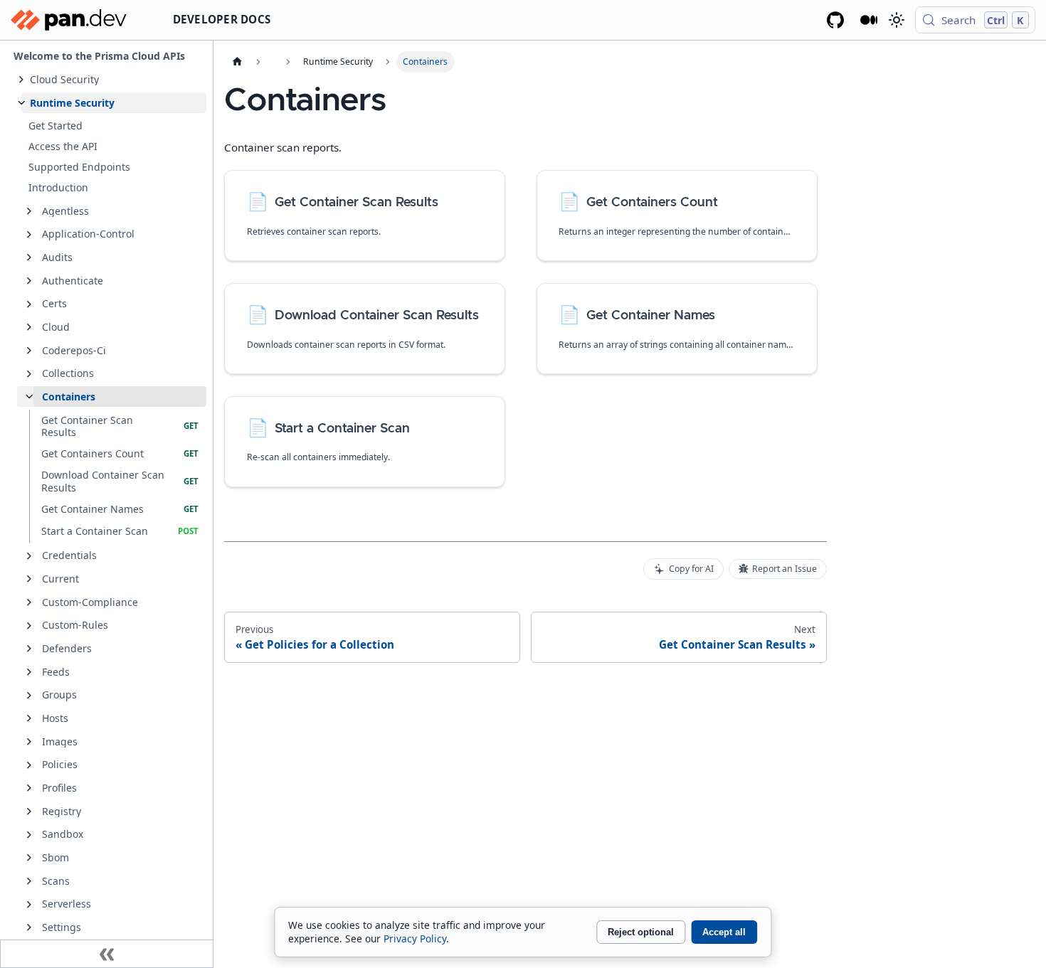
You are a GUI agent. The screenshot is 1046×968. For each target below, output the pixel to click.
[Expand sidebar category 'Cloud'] (29, 327)
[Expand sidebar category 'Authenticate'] (29, 281)
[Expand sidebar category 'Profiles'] (29, 788)
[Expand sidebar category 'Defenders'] (29, 648)
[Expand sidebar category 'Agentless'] (29, 211)
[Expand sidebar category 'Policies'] (29, 765)
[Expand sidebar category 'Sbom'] (29, 857)
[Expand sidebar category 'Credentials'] (29, 556)
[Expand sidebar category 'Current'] (29, 579)
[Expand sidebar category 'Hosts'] (29, 718)
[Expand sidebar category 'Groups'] (29, 695)
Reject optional (641, 932)
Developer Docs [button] (222, 19)
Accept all (724, 932)
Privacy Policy (415, 938)
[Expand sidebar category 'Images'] (29, 741)
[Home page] (237, 62)
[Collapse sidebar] (106, 954)
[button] (113, 79)
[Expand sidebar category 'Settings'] (29, 927)
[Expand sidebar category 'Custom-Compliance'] (29, 602)
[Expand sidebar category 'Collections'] (29, 374)
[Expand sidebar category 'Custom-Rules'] (29, 626)
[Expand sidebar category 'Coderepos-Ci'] (29, 350)
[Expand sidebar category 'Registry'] (29, 811)
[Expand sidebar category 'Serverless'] (29, 904)
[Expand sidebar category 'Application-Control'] (29, 234)
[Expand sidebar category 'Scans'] (29, 881)
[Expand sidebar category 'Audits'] (29, 257)
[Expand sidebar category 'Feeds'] (29, 672)
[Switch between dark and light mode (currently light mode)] (896, 20)
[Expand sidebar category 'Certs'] (29, 304)
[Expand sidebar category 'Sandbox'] (29, 835)
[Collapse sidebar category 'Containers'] (29, 397)
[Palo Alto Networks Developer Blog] (869, 20)
